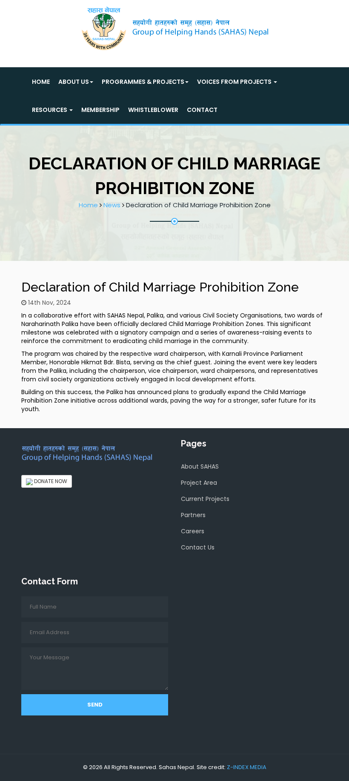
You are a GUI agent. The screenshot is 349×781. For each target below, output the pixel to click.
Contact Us (198, 547)
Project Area (199, 482)
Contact (202, 110)
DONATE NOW (50, 481)
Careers (192, 531)
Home (41, 81)
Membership (100, 110)
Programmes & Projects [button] (143, 81)
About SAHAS (200, 466)
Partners (193, 515)
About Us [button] (73, 81)
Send (95, 705)
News (111, 204)
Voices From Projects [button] (235, 81)
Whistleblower (153, 110)
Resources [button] (50, 110)
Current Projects (205, 499)
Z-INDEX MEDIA (246, 767)
